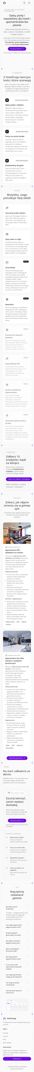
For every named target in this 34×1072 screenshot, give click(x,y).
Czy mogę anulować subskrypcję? (12, 984)
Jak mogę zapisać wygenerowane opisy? (13, 958)
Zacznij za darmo (16, 49)
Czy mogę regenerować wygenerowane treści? (14, 926)
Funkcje (5, 1033)
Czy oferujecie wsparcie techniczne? (14, 992)
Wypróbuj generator (16, 758)
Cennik (5, 1036)
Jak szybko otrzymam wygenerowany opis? (13, 942)
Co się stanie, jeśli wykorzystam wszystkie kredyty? (13, 967)
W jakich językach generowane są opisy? (13, 934)
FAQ (4, 1039)
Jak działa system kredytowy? (11, 908)
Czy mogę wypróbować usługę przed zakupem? (14, 976)
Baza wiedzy (7, 1043)
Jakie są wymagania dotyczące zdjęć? (12, 950)
